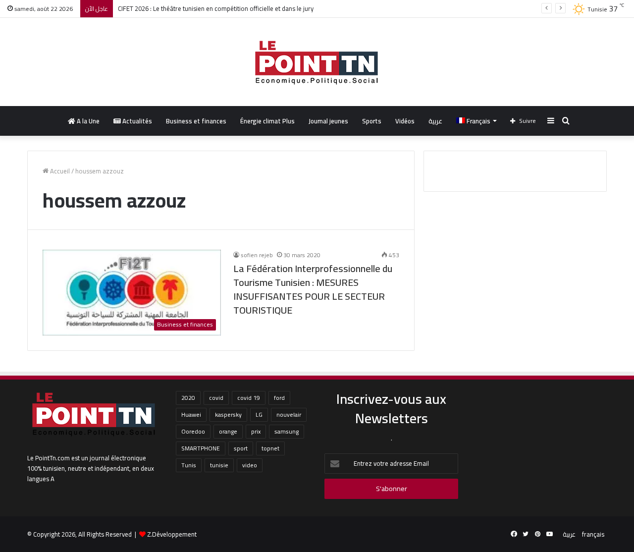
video (249, 465)
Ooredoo (193, 431)
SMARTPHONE (200, 448)
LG (259, 414)
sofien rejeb (257, 255)
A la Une (87, 121)
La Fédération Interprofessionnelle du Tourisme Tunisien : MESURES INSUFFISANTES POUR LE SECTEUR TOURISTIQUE (312, 289)
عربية (435, 121)
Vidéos (405, 121)
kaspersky (228, 414)
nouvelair (288, 414)
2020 (188, 397)
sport (241, 448)
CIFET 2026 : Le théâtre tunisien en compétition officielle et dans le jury (216, 8)
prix (256, 431)
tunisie (219, 465)
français (593, 534)
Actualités (136, 121)
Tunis (188, 465)
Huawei (191, 414)
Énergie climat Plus (267, 121)
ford (279, 397)
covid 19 (248, 397)
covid (216, 397)
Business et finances (196, 121)
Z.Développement (172, 534)
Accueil (59, 171)
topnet (270, 448)
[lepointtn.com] (317, 62)
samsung (286, 431)
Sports (371, 121)
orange (228, 431)
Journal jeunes (328, 121)
